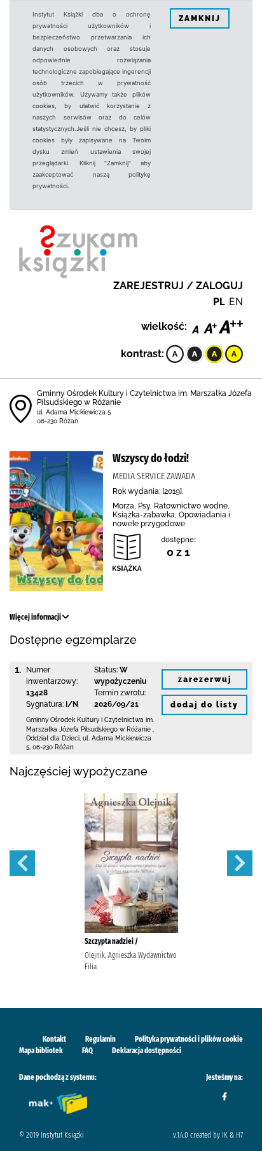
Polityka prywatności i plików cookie (189, 1039)
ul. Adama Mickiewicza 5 (74, 412)
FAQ (87, 1050)
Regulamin (100, 1039)
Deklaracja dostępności (146, 1050)
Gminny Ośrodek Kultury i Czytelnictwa (86, 719)
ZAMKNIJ (200, 18)
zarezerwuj (204, 679)
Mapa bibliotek (41, 1050)
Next (239, 863)
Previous (22, 863)
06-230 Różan (57, 421)
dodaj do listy (204, 704)
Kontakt (54, 1039)
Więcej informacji (36, 617)
